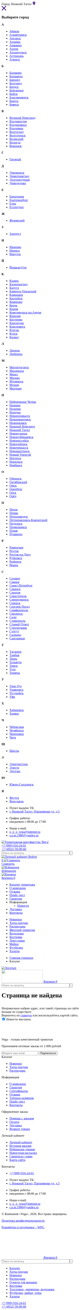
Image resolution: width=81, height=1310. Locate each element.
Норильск (16, 461)
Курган (14, 330)
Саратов (14, 592)
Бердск (14, 87)
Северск (14, 603)
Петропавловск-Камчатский (28, 520)
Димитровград (19, 176)
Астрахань (16, 56)
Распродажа (17, 926)
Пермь (13, 513)
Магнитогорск (19, 367)
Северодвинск (19, 599)
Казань (14, 280)
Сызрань (15, 634)
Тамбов (14, 655)
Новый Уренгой (20, 454)
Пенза (13, 509)
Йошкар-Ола (18, 267)
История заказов (20, 1145)
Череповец (16, 734)
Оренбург (15, 489)
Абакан (14, 31)
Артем (13, 49)
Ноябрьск (15, 465)
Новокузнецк (18, 433)
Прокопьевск (18, 527)
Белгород (15, 83)
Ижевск (14, 250)
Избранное (9, 870)
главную (26, 1015)
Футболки (16, 947)
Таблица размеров (21, 1098)
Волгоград (16, 132)
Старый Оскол (19, 624)
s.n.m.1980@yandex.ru (24, 835)
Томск (13, 665)
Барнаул (14, 79)
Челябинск (16, 730)
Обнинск (15, 478)
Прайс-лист (17, 1101)
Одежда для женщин (23, 1282)
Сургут (14, 631)
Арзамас (15, 41)
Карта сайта (17, 1160)
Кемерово (15, 302)
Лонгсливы (17, 940)
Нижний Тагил (19, 430)
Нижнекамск (18, 423)
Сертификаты (18, 1091)
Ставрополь (17, 620)
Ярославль (16, 801)
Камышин (16, 295)
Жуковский (17, 220)
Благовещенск (19, 97)
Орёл (12, 496)
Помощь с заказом (21, 1118)
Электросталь (18, 764)
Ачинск (14, 59)
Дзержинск (16, 172)
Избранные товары (22, 1149)
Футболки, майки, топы (25, 1293)
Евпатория (16, 196)
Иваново (15, 247)
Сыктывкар (17, 638)
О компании (17, 1084)
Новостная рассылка (23, 1152)
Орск (12, 492)
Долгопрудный (19, 179)
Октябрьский (18, 482)
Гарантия (15, 1087)
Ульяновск (16, 689)
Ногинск (15, 458)
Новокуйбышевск (21, 437)
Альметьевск (18, 34)
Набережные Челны (22, 401)
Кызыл (14, 337)
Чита (12, 737)
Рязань (13, 565)
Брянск (14, 104)
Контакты (16, 1105)
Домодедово (17, 183)
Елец (12, 203)
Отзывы (14, 1094)
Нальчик (15, 408)
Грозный (15, 159)
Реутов (14, 551)
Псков (13, 530)
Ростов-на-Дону (20, 554)
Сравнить (8, 862)
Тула (12, 669)
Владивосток (18, 121)
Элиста (14, 767)
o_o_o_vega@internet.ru (24, 832)
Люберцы (15, 354)
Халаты (14, 951)
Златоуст (15, 233)
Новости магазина (18, 1019)
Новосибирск (18, 444)
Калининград (18, 284)
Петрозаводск (18, 516)
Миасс (13, 374)
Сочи (13, 617)
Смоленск (16, 613)
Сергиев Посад (19, 606)
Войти (32, 856)
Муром (14, 385)
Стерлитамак (18, 627)
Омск (13, 485)
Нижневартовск (20, 419)
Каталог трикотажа (22, 884)
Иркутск (15, 254)
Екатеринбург (18, 200)
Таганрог (15, 651)
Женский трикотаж (22, 930)
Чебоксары (16, 727)
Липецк (14, 350)
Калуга (14, 287)
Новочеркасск (18, 447)
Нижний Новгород (22, 426)
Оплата (14, 1122)
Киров (13, 309)
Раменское (16, 547)
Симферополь (18, 610)
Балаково (15, 72)
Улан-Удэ (15, 686)
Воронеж (15, 146)
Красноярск (17, 326)
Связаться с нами (20, 1156)
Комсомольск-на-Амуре (25, 312)
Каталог (14, 1268)
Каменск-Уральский (22, 291)
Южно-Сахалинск (21, 784)
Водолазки (16, 933)
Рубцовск (15, 558)
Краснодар (16, 323)
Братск (13, 101)
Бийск (13, 94)
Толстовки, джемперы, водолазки (31, 1289)
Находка (15, 412)
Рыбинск (15, 561)
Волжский (16, 139)
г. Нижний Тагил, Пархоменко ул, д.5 (34, 811)
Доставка (15, 1125)
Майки (14, 944)
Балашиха (16, 76)
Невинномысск (19, 416)
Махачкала (16, 370)
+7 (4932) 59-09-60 (14, 849)
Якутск (14, 797)
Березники (16, 90)
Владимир (16, 128)
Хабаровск (16, 710)
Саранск (15, 589)
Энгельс (14, 771)
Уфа (12, 696)
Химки (14, 713)
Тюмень (14, 672)
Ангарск (15, 38)
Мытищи (15, 388)
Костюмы (15, 937)
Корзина (8, 878)
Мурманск (16, 381)
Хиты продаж (18, 923)
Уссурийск (16, 693)
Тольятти (15, 662)
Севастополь (18, 596)
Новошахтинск (19, 451)
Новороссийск (19, 440)
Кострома (15, 319)
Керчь (13, 305)
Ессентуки (16, 207)
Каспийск (16, 298)
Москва (14, 378)
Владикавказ (18, 125)
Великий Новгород (22, 117)
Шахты (14, 750)
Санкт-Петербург (21, 585)
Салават (14, 578)
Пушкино (15, 534)
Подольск (15, 523)
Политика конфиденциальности (23, 1220)
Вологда (14, 142)
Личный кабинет (20, 1142)
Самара (14, 582)
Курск (13, 333)
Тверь (13, 658)
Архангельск (18, 52)
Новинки (15, 919)
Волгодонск (17, 135)
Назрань (14, 405)
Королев (15, 316)
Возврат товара (19, 1129)
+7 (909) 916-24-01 (14, 845)
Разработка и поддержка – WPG (23, 1227)
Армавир (15, 45)
